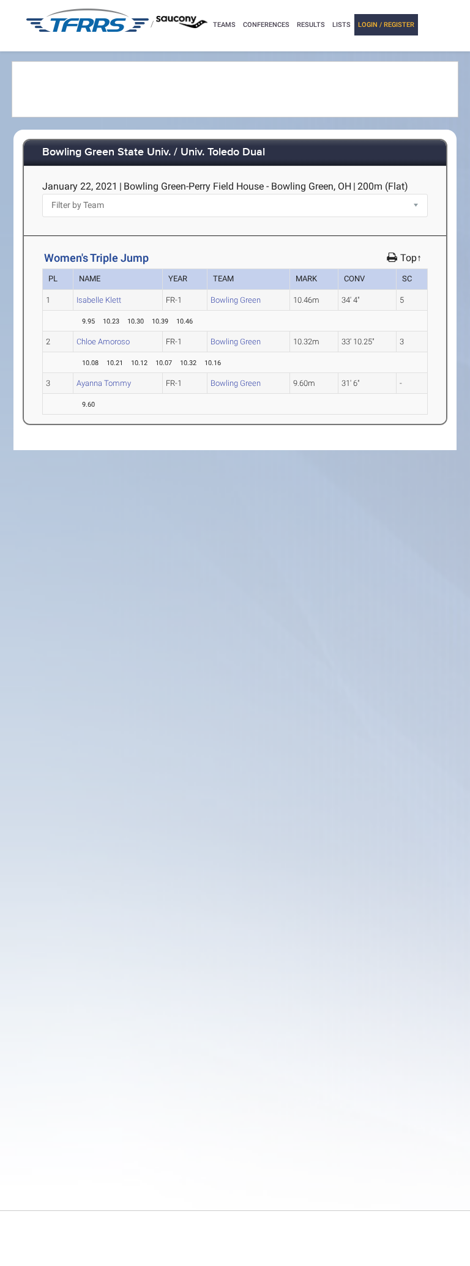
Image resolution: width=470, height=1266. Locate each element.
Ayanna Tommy (103, 383)
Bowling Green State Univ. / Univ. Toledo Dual (153, 153)
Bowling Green (236, 300)
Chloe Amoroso (103, 341)
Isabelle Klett (98, 300)
